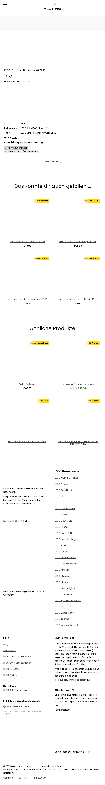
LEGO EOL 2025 (11, 669)
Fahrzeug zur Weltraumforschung (78, 384)
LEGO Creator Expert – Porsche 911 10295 (27, 441)
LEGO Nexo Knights (65, 588)
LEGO (14, 137)
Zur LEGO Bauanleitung (31, 142)
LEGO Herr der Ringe (65, 539)
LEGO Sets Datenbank (15, 690)
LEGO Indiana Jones (65, 557)
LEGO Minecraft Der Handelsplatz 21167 (77, 241)
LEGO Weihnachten (65, 625)
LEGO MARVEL (62, 569)
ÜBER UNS (8, 777)
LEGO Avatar (61, 484)
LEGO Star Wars (63, 606)
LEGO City (60, 496)
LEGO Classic (61, 502)
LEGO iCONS (61, 545)
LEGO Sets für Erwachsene (17, 656)
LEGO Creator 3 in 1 (65, 508)
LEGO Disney (61, 514)
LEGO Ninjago (62, 582)
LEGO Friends (62, 527)
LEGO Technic (62, 619)
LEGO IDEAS (61, 551)
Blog (5, 644)
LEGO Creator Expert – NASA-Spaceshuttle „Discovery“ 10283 (78, 442)
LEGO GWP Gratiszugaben (17, 662)
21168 (53, 132)
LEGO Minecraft (40, 128)
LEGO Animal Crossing (66, 477)
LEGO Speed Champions (68, 600)
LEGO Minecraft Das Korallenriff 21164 (77, 299)
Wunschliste (9, 650)
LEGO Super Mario (64, 612)
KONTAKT (23, 777)
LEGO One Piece (63, 594)
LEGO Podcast (10, 675)
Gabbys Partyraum (27, 384)
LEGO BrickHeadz (64, 490)
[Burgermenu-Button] (5, 4)
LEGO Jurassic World (66, 563)
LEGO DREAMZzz (63, 520)
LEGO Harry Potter (64, 533)
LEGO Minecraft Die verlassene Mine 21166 (27, 299)
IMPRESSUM (40, 777)
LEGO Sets (26, 128)
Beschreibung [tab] (52, 161)
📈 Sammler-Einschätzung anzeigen (21, 151)
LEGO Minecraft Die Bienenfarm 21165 (27, 241)
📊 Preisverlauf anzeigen (15, 148)
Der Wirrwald (43, 132)
